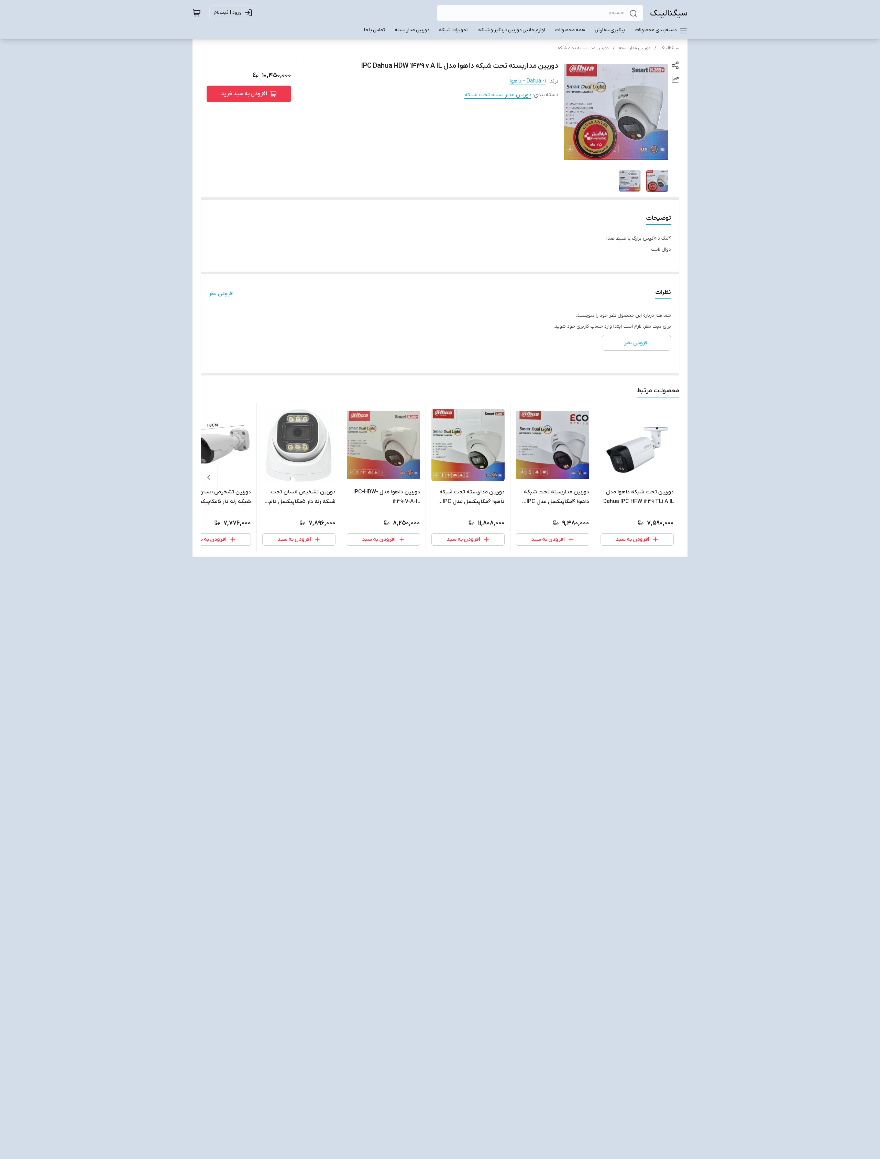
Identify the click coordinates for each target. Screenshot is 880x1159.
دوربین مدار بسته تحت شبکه (583, 48)
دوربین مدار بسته (634, 48)
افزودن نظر (221, 293)
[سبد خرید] (196, 13)
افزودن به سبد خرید (244, 93)
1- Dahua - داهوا (527, 81)
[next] (208, 477)
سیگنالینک (669, 13)
